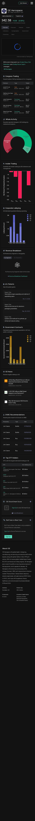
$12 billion (25, 469)
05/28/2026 (27, 438)
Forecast (21, 27)
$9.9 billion (25, 475)
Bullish (17, 426)
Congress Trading (12, 76)
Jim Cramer (6, 426)
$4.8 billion (25, 481)
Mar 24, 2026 (28, 112)
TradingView (29, 56)
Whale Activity (11, 119)
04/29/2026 (28, 450)
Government (25, 31)
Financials (13, 27)
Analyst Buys (24, 62)
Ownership (5, 34)
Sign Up (14, 508)
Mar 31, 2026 (27, 100)
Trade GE (18, 16)
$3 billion (24, 494)
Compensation (15, 31)
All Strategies (8, 69)
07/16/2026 (27, 426)
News (12, 34)
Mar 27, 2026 (28, 106)
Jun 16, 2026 (27, 87)
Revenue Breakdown (13, 250)
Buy (16, 438)
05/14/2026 (27, 444)
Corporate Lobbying (13, 208)
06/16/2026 (27, 432)
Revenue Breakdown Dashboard (18, 276)
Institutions (5, 31)
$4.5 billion (25, 487)
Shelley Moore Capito (19, 64)
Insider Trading (11, 164)
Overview (5, 27)
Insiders (28, 27)
